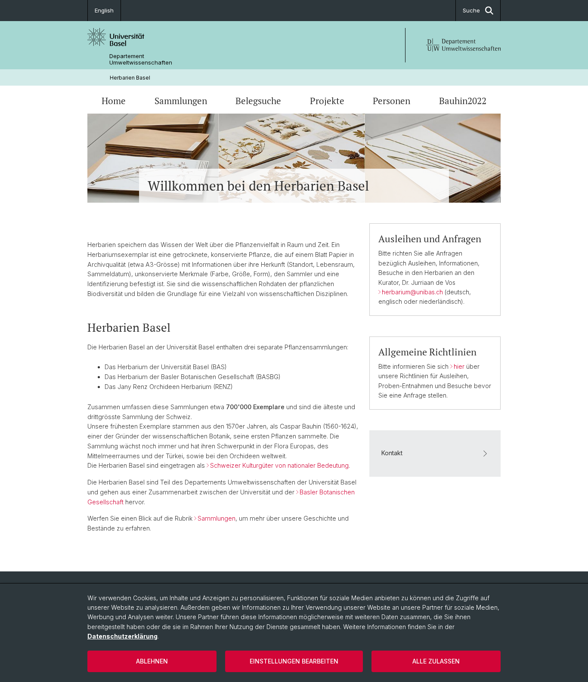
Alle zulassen (436, 661)
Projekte (327, 101)
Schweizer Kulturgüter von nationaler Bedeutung (279, 465)
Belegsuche (258, 101)
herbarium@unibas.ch (412, 292)
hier (460, 366)
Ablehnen (152, 661)
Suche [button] (471, 10)
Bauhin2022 (462, 101)
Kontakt (391, 453)
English (104, 10)
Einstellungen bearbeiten (294, 661)
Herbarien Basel (130, 77)
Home (114, 101)
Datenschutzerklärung (122, 636)
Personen (391, 101)
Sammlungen (181, 101)
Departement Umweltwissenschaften (140, 59)
